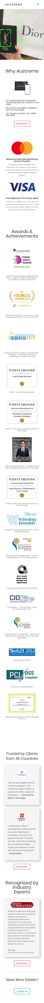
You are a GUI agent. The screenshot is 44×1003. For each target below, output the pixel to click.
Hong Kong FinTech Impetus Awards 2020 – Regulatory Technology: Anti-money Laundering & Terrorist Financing (22, 354)
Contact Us (22, 991)
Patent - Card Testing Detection (22, 392)
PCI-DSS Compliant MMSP (22, 687)
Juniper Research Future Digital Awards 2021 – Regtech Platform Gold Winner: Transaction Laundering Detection (22, 278)
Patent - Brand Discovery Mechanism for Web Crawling (22, 504)
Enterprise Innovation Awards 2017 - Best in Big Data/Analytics (22, 530)
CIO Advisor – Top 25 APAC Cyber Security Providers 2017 (22, 608)
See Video (21, 48)
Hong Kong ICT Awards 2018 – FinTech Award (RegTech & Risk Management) (22, 556)
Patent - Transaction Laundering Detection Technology (22, 430)
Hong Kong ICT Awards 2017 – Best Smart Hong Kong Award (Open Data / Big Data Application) (22, 636)
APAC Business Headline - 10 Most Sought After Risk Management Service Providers (22, 467)
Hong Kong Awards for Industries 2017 (22, 588)
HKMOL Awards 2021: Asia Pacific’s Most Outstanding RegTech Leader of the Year (22, 316)
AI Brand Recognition (22, 22)
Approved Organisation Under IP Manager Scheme (22, 718)
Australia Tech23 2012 (22, 660)
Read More (22, 123)
